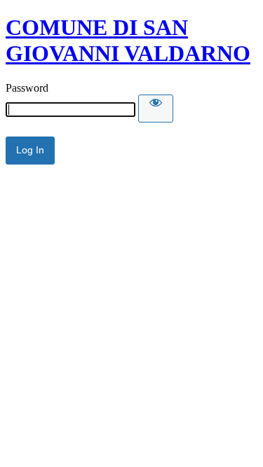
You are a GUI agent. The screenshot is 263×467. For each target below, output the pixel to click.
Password (27, 88)
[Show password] (155, 109)
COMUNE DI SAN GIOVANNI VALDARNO (128, 40)
